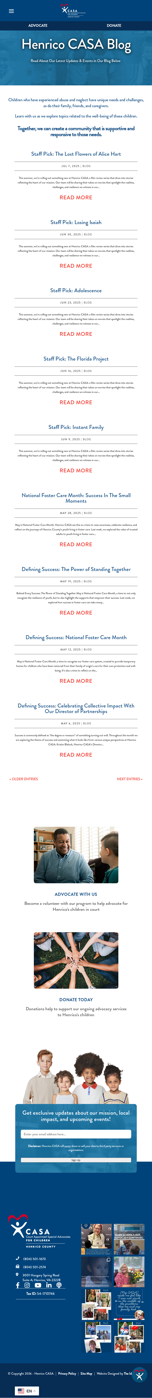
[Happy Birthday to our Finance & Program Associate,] (96, 1337)
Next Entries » (129, 779)
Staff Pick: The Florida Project (76, 359)
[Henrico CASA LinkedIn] (51, 1286)
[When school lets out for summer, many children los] (129, 1239)
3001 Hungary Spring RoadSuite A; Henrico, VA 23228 (42, 1277)
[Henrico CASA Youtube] (40, 1286)
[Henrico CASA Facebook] (20, 1286)
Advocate (38, 25)
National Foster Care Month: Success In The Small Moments (76, 498)
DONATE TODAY (76, 1000)
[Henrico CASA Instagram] (30, 1286)
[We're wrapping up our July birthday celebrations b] (96, 1304)
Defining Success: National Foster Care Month (76, 637)
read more (76, 197)
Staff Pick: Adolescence (76, 290)
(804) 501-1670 (34, 1259)
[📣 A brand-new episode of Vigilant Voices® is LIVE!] (96, 1239)
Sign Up (75, 1160)
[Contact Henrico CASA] (139, 1382)
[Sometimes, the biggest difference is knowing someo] (129, 1304)
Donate (114, 25)
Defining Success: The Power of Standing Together (76, 569)
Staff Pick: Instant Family (76, 427)
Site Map (86, 1373)
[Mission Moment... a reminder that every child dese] (96, 1272)
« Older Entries (24, 779)
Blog (87, 166)
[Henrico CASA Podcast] (61, 1286)
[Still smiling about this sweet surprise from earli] (129, 1272)
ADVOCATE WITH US (76, 894)
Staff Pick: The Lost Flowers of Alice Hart (76, 154)
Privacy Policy (67, 1373)
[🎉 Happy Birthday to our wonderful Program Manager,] (129, 1337)
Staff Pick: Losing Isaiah (76, 222)
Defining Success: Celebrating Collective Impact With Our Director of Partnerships (76, 708)
